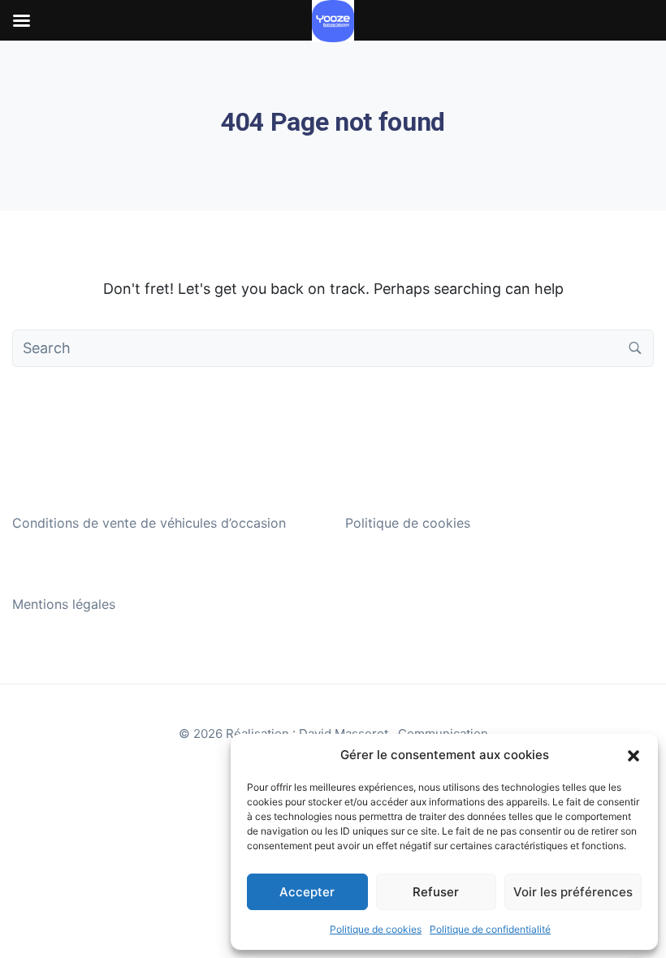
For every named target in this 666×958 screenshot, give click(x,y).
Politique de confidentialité (490, 929)
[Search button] (635, 348)
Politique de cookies (376, 929)
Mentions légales (63, 604)
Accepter (307, 892)
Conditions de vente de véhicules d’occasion (149, 523)
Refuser (436, 892)
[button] (633, 755)
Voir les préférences (573, 892)
